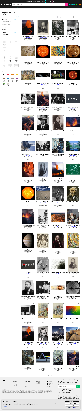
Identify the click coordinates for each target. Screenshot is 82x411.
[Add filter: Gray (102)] (12, 78)
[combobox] (38, 4)
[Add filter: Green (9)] (4, 83)
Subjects (3, 10)
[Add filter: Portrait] (5, 42)
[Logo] (6, 4)
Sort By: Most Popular (62, 17)
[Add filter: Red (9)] (8, 74)
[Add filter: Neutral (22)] (8, 83)
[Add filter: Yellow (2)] (16, 74)
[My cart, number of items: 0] (80, 4)
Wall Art (21, 10)
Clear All (17, 16)
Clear (15, 32)
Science (13, 10)
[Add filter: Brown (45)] (4, 78)
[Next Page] (79, 17)
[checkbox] (4, 59)
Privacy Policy (5, 406)
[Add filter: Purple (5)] (16, 78)
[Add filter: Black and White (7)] (4, 74)
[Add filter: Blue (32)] (8, 78)
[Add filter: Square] (10, 42)
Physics (17, 10)
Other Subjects (8, 10)
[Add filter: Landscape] (16, 42)
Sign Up (78, 386)
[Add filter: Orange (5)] (12, 74)
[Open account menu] (75, 4)
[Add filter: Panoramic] (4, 47)
